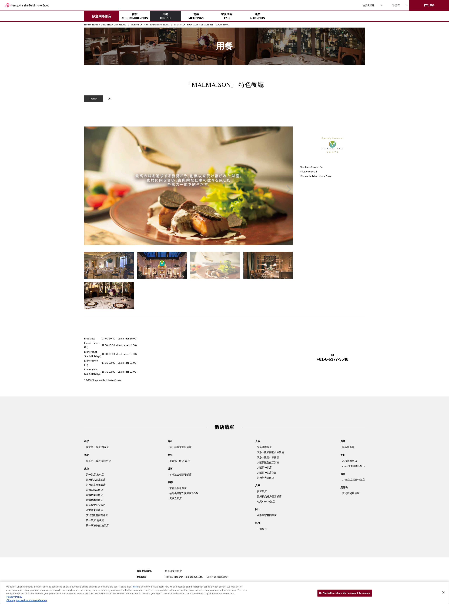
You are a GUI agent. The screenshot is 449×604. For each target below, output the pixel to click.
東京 (86, 468)
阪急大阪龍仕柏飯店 (268, 457)
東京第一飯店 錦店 (179, 460)
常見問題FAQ (226, 16)
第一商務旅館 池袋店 (97, 525)
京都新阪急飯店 (178, 488)
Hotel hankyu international (156, 25)
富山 (170, 441)
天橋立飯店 (175, 498)
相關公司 (142, 577)
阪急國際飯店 (101, 16)
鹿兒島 (344, 487)
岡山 (257, 509)
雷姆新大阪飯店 (265, 477)
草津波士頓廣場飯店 (180, 474)
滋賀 (170, 468)
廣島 (342, 441)
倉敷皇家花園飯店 (267, 515)
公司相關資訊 (144, 571)
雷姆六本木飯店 (94, 500)
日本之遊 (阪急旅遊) (217, 576)
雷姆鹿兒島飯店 (350, 493)
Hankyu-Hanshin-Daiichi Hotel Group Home (105, 25)
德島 (342, 473)
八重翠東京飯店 (94, 510)
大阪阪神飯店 (264, 467)
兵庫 (257, 485)
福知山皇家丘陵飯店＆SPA (184, 493)
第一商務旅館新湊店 (180, 447)
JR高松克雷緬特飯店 (353, 466)
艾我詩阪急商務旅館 (97, 515)
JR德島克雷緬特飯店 (353, 479)
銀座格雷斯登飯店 (96, 505)
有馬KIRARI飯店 (266, 501)
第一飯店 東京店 (95, 474)
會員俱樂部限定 (173, 570)
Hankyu (135, 25)
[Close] (443, 592)
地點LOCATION (257, 16)
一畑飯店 (262, 529)
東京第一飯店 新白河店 (98, 460)
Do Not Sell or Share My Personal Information (344, 593)
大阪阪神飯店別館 (267, 472)
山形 (86, 441)
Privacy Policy (14, 597)
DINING (178, 25)
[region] (224, 119)
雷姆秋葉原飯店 (94, 494)
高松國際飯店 (349, 460)
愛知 (170, 454)
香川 (342, 454)
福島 (86, 454)
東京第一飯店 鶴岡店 (97, 447)
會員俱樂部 (368, 5)
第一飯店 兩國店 (95, 520)
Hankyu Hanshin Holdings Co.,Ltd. (184, 576)
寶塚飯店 (262, 491)
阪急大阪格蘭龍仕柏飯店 (270, 452)
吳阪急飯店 (348, 447)
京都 (170, 482)
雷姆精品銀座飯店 (96, 479)
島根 (257, 523)
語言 (397, 5)
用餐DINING (165, 16)
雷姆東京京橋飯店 (96, 484)
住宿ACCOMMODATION (134, 16)
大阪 (257, 441)
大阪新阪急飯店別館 (268, 462)
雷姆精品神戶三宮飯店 (269, 496)
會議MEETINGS (196, 16)
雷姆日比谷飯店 (94, 489)
